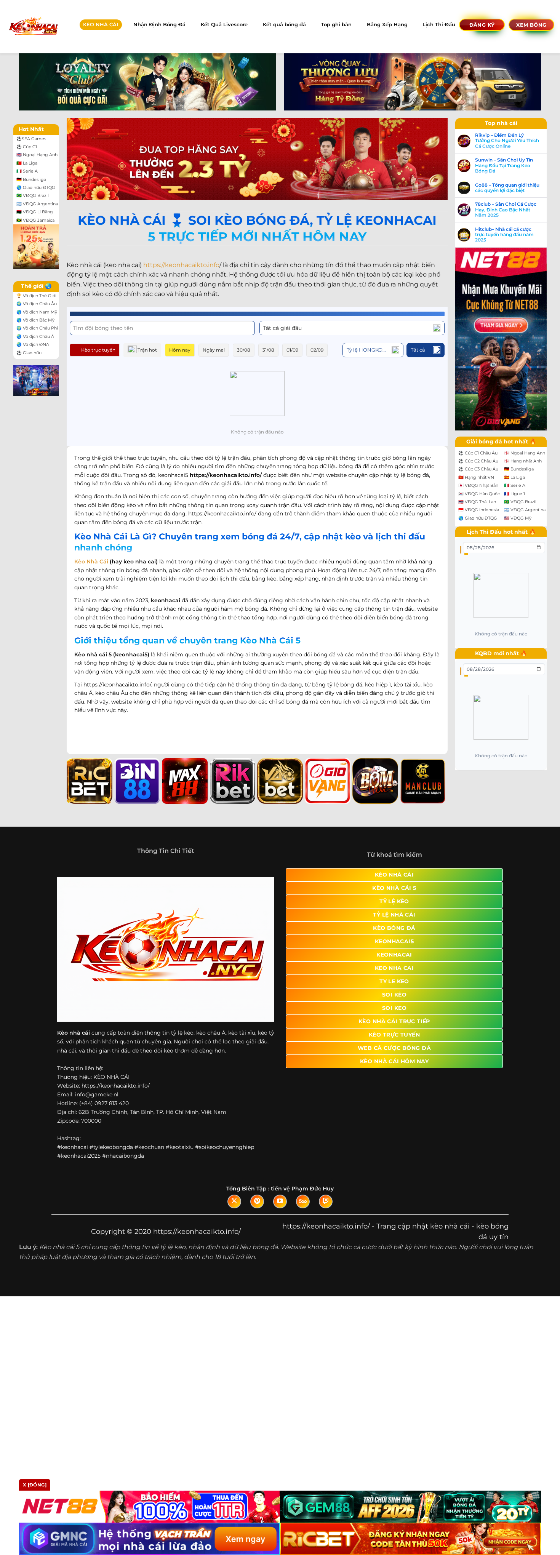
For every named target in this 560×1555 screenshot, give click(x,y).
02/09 (316, 350)
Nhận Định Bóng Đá (159, 24)
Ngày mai (214, 350)
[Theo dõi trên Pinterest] (257, 1201)
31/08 (268, 350)
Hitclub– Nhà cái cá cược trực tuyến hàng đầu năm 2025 (504, 235)
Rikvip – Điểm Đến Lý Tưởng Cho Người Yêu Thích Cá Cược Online (507, 141)
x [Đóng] (34, 1485)
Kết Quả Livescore (224, 24)
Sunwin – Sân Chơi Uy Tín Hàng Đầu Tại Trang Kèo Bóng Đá (504, 165)
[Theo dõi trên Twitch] (326, 1201)
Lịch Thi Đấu (438, 24)
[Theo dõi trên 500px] (303, 1201)
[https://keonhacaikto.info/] (33, 26)
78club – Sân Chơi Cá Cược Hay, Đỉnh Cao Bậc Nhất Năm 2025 (505, 210)
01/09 (292, 350)
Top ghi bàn (336, 24)
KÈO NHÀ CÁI (100, 24)
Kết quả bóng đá (284, 24)
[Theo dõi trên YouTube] (280, 1201)
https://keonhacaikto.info (181, 265)
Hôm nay (179, 350)
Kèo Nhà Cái (91, 561)
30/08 (243, 350)
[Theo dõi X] (234, 1201)
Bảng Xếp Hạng (387, 24)
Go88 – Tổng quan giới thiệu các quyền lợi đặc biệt (507, 187)
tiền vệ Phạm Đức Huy (302, 1188)
